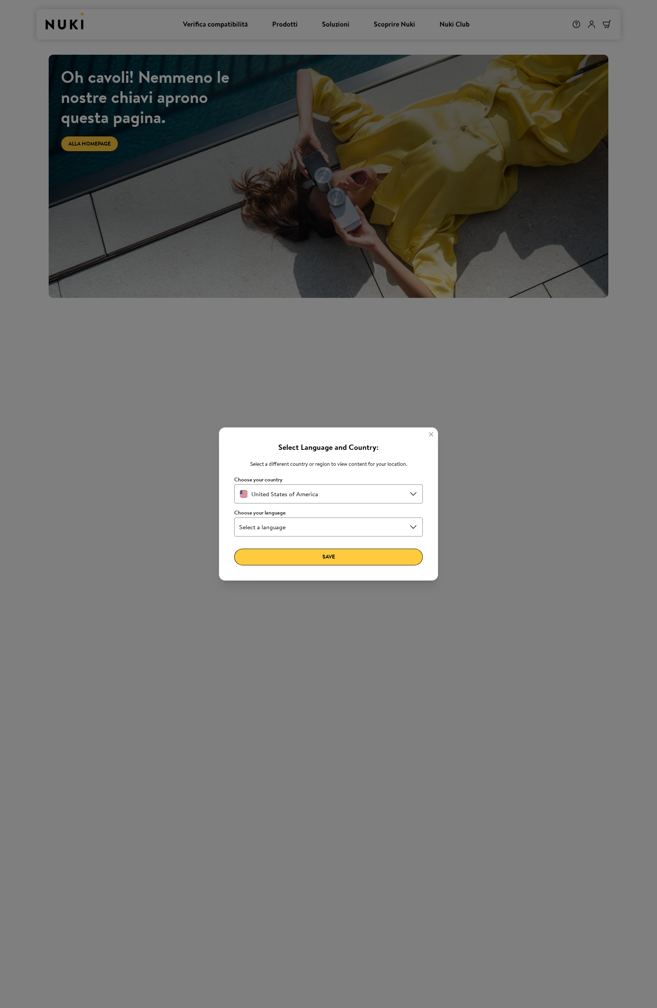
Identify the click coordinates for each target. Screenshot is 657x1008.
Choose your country (258, 479)
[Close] (431, 434)
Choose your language (260, 513)
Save (328, 556)
